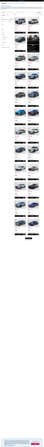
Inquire (19, 32)
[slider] (1, 19)
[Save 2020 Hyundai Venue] (38, 17)
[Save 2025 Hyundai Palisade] (38, 182)
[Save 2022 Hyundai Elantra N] (25, 164)
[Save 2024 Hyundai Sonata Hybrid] (38, 164)
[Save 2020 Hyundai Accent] (38, 219)
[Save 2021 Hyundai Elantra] (25, 127)
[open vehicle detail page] (20, 21)
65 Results (15, 14)
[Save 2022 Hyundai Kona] (25, 109)
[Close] (41, 439)
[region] (22, 443)
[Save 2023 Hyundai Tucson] (25, 54)
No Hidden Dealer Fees (21, 0)
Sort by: (39, 14)
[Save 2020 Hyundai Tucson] (38, 109)
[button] (8, 3)
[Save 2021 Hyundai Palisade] (25, 17)
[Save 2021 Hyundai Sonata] (38, 54)
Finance (7, 14)
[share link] (23, 17)
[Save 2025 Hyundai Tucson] (38, 127)
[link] (4, 3)
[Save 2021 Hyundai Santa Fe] (25, 219)
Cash (3, 14)
